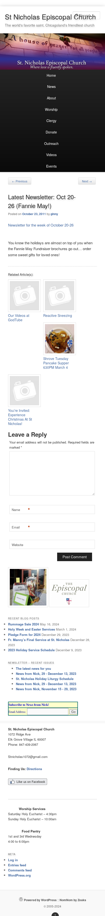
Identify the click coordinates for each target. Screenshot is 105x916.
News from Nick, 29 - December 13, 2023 (46, 673)
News (51, 86)
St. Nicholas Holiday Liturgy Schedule (45, 678)
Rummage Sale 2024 (23, 624)
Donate (51, 132)
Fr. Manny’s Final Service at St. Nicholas (38, 639)
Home (51, 75)
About (51, 97)
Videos (51, 154)
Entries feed (17, 865)
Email (20, 527)
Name (20, 509)
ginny (54, 214)
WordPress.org (19, 875)
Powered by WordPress (40, 900)
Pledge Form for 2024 (24, 634)
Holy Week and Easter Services (31, 629)
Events (51, 166)
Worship (51, 109)
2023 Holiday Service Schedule (31, 650)
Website (17, 544)
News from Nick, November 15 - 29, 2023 (46, 689)
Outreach (51, 143)
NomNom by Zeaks (73, 900)
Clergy (51, 120)
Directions (34, 768)
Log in (13, 860)
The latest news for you (33, 668)
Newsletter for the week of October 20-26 (41, 224)
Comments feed (20, 870)
